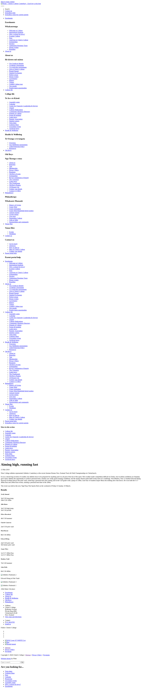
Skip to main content (7, 2)
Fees (10, 38)
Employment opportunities (18, 88)
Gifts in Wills (13, 220)
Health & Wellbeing (11, 130)
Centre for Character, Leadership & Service (23, 106)
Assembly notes (14, 102)
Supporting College (15, 218)
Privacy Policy (14, 170)
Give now (12, 216)
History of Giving (15, 205)
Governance (13, 78)
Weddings (12, 234)
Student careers (14, 121)
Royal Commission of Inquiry (19, 178)
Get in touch (13, 244)
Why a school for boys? (17, 34)
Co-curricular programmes (18, 67)
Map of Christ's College (17, 249)
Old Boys (8, 150)
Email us (8, 624)
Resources (12, 148)
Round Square (14, 71)
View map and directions (13, 617)
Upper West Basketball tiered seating (21, 211)
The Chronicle (14, 179)
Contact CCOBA (15, 191)
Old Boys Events (15, 174)
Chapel (11, 108)
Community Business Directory (19, 111)
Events (11, 232)
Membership (13, 168)
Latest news (13, 117)
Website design (6, 658)
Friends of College (15, 113)
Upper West (13, 207)
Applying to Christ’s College (18, 40)
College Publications (16, 110)
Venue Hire (9, 224)
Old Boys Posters (15, 185)
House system (13, 47)
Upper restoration (15, 209)
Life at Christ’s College (16, 69)
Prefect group (13, 75)
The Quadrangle (14, 183)
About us (8, 51)
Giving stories (13, 214)
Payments (8, 651)
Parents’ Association (16, 119)
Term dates (12, 123)
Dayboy (12, 44)
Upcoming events (15, 127)
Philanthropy (9, 193)
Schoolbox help (10, 13)
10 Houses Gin (14, 187)
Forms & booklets (15, 115)
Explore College (14, 36)
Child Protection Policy (17, 146)
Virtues (11, 82)
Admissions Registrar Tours (18, 45)
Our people (13, 86)
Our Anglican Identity (16, 63)
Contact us (8, 11)
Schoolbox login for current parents (16, 15)
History (11, 80)
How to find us (14, 247)
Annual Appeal (14, 212)
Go (22, 662)
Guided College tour (16, 84)
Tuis (10, 166)
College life (9, 90)
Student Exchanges (15, 73)
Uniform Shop (14, 125)
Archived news (14, 128)
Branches (12, 164)
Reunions (12, 172)
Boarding (12, 49)
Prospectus (8, 679)
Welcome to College (16, 30)
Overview (12, 143)
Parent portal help (11, 253)
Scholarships (13, 42)
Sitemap (7, 648)
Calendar (12, 104)
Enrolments (9, 18)
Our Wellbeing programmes (18, 145)
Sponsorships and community (19, 222)
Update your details (15, 189)
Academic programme (16, 65)
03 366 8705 (10, 622)
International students (16, 32)
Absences (12, 246)
